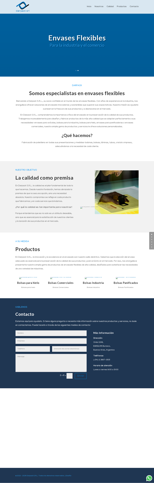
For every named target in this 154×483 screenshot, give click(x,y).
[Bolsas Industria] (93, 277)
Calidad (110, 7)
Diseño (68, 476)
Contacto (134, 7)
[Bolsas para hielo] (28, 277)
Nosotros (99, 7)
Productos (121, 7)
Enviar (80, 376)
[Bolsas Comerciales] (60, 277)
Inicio (89, 7)
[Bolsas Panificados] (126, 277)
